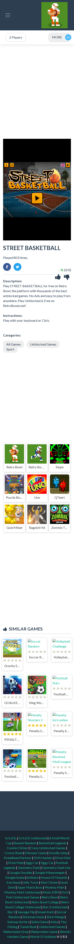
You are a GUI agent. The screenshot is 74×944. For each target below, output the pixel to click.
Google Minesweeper (50, 872)
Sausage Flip (26, 912)
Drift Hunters (43, 858)
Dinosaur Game (36, 853)
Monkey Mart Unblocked (22, 892)
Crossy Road (14, 853)
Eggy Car (32, 863)
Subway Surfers (18, 922)
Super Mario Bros (30, 887)
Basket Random (25, 843)
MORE (57, 37)
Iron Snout (13, 882)
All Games (13, 344)
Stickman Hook (33, 917)
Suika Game (40, 922)
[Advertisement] (37, 92)
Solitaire (33, 877)
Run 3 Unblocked (55, 907)
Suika (54, 922)
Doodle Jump (58, 853)
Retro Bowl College (45, 902)
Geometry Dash (29, 867)
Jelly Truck (31, 882)
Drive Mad (62, 858)
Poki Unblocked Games (23, 897)
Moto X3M (51, 892)
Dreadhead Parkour (18, 858)
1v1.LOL (11, 838)
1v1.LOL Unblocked (33, 838)
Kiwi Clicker (50, 882)
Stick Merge (56, 917)
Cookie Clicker (18, 848)
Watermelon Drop (16, 932)
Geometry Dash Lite (56, 867)
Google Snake (15, 877)
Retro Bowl (50, 897)
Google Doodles (21, 872)
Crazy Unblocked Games (48, 848)
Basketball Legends (53, 843)
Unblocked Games (43, 344)
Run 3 (11, 912)
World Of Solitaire (43, 936)
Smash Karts (46, 912)
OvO (65, 892)
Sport (10, 349)
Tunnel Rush (28, 927)
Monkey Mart (55, 887)
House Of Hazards (54, 877)
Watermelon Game (44, 932)
